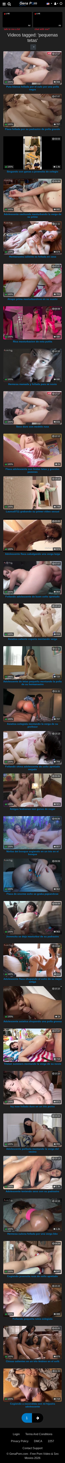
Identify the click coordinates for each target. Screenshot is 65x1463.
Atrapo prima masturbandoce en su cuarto (32, 299)
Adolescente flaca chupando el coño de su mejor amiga (32, 980)
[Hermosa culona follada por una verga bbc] (32, 1214)
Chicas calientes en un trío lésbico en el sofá (32, 1361)
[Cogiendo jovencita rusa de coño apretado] (32, 1257)
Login (16, 1434)
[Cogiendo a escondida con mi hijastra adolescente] (32, 1384)
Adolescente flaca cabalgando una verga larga (32, 554)
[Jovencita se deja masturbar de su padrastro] (32, 917)
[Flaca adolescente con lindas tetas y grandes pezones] (32, 449)
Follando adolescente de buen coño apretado (32, 596)
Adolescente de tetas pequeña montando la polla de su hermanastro (32, 683)
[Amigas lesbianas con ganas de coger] (32, 789)
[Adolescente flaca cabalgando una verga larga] (32, 535)
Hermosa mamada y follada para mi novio (32, 384)
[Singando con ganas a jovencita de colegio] (32, 152)
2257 (51, 1441)
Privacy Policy (19, 1441)
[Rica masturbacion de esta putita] (32, 322)
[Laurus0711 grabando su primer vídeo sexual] (32, 492)
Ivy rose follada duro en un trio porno (32, 1106)
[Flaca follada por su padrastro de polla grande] (32, 110)
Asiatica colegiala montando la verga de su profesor (32, 725)
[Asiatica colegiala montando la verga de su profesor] (32, 705)
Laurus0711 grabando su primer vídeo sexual (32, 511)
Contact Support (32, 1448)
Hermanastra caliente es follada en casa (32, 256)
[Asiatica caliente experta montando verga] (32, 619)
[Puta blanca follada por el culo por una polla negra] (32, 67)
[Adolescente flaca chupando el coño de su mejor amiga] (32, 959)
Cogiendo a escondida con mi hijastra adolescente (32, 1405)
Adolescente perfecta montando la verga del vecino (32, 1150)
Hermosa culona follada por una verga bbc (32, 1233)
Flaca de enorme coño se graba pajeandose (32, 893)
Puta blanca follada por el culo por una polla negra (32, 88)
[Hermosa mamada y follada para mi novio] (32, 365)
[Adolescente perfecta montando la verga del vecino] (32, 1129)
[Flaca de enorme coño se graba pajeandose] (32, 874)
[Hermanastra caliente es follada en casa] (32, 237)
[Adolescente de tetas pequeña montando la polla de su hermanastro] (32, 662)
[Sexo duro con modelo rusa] (32, 407)
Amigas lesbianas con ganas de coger (32, 809)
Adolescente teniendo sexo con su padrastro (32, 1191)
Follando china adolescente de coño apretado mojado (32, 768)
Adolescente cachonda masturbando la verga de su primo (32, 215)
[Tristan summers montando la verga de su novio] (32, 1044)
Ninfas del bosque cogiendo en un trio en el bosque (32, 853)
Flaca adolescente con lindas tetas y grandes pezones (32, 470)
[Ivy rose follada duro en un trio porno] (32, 1087)
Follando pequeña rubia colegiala (33, 1318)
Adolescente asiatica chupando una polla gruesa (32, 1021)
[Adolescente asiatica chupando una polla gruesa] (32, 1002)
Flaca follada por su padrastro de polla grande (32, 129)
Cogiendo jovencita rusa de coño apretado (32, 1276)
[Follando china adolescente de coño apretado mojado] (32, 747)
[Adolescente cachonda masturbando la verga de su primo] (32, 195)
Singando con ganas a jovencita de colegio (32, 171)
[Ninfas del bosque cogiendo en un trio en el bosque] (32, 832)
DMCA (38, 1441)
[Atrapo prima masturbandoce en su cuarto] (32, 280)
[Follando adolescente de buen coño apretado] (32, 577)
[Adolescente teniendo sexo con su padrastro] (32, 1172)
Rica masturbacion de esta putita (32, 341)
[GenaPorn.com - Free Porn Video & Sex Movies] (28, 3)
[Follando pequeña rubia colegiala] (32, 1299)
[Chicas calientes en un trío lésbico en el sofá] (32, 1342)
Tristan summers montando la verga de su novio (32, 1063)
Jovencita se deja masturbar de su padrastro (32, 936)
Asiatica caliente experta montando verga (32, 639)
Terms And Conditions (38, 1434)
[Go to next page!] (38, 1418)
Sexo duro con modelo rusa (32, 426)
